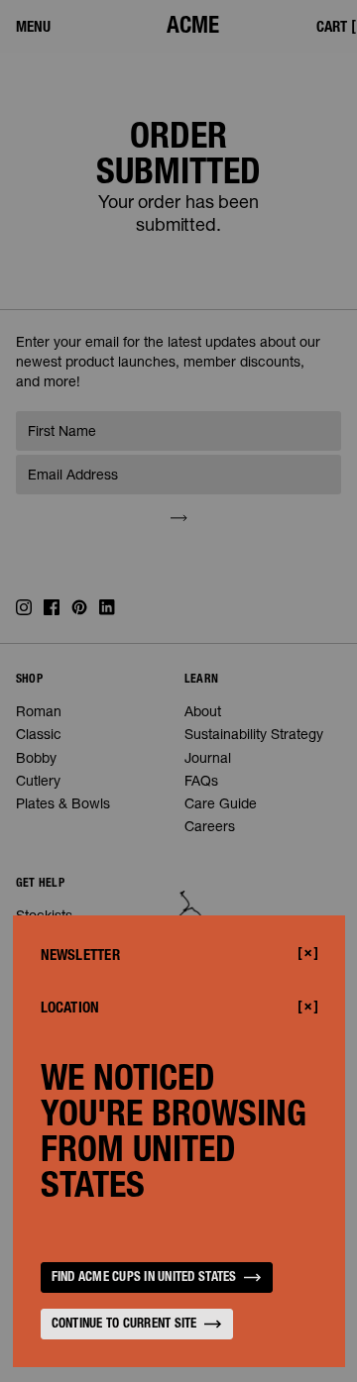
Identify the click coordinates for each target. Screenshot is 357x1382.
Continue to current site (124, 1325)
